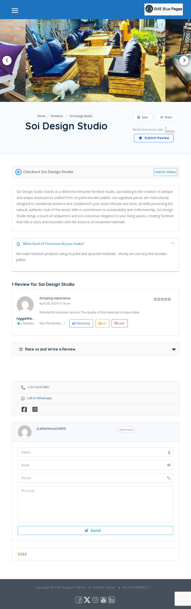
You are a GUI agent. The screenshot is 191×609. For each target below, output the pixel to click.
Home (41, 116)
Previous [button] (7, 61)
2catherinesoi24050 (51, 428)
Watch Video (165, 172)
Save (144, 117)
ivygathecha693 (30, 318)
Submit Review (156, 138)
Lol (104, 323)
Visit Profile (126, 429)
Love (121, 323)
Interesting (83, 323)
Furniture (57, 116)
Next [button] (184, 61)
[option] (95, 60)
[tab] (95, 243)
